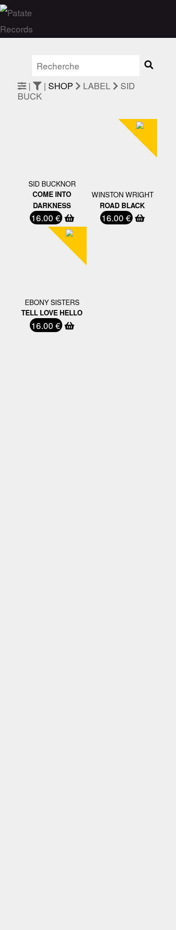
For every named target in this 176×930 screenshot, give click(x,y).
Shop (60, 85)
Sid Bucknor (52, 183)
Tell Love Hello (52, 313)
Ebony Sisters (52, 302)
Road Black (122, 205)
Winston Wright (122, 194)
